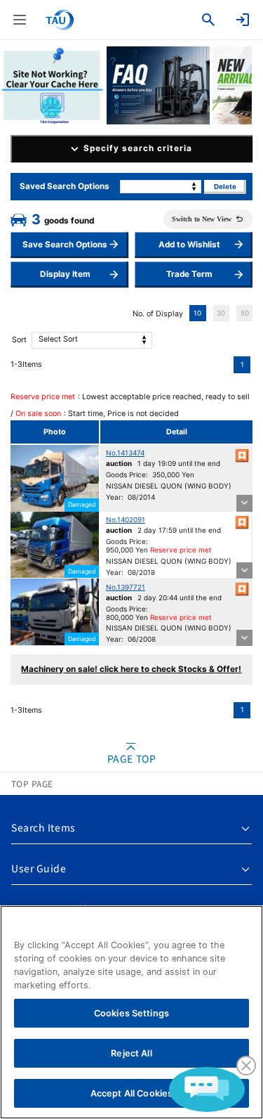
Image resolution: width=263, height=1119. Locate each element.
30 (221, 313)
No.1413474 (125, 452)
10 (197, 313)
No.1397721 (125, 586)
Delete (225, 186)
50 (245, 313)
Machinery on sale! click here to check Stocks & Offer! (131, 669)
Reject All (131, 1053)
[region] (131, 1012)
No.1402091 (125, 519)
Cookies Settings (131, 1013)
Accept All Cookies (131, 1093)
